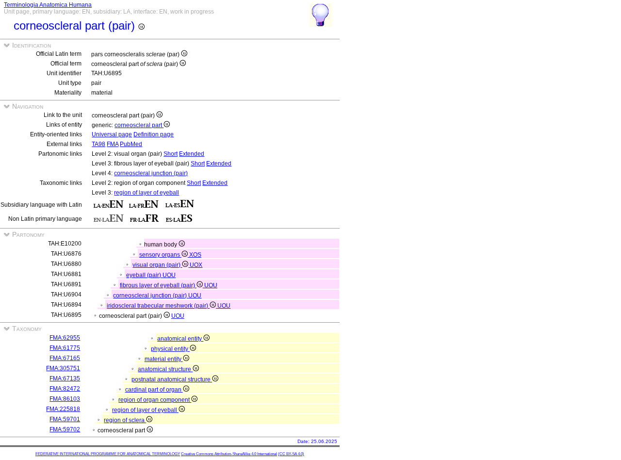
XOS (195, 254)
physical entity (170, 348)
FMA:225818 (63, 409)
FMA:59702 (64, 429)
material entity (164, 359)
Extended (191, 153)
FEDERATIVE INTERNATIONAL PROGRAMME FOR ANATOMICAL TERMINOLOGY (107, 454)
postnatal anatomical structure (171, 379)
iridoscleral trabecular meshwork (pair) (158, 305)
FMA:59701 (64, 419)
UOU (169, 275)
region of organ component (154, 399)
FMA (112, 144)
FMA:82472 (64, 388)
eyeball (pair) (144, 275)
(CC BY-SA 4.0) (291, 454)
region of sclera (125, 420)
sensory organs (160, 254)
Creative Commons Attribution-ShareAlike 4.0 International (229, 454)
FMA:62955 (64, 337)
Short (170, 153)
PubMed (131, 144)
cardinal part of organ (154, 389)
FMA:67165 (64, 358)
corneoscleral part (138, 125)
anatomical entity (180, 338)
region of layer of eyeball (146, 192)
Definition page (153, 134)
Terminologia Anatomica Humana (48, 4)
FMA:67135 (64, 378)
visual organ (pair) (157, 265)
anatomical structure (165, 369)
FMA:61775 (64, 348)
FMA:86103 (64, 398)
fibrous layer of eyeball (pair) (158, 285)
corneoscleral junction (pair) (151, 173)
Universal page (112, 134)
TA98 (98, 144)
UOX (196, 265)
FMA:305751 (63, 368)
